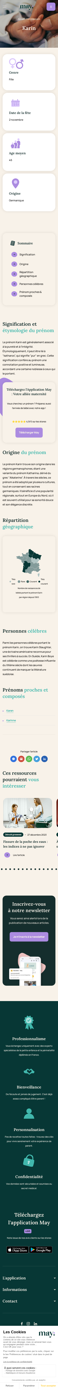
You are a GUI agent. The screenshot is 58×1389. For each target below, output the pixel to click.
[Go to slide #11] (31, 869)
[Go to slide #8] (18, 869)
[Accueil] (27, 7)
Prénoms (30, 19)
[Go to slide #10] (27, 869)
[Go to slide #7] (14, 869)
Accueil (21, 19)
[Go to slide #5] (6, 869)
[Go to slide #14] (43, 869)
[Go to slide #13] (39, 869)
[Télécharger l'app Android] (40, 1249)
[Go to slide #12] (35, 869)
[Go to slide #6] (10, 869)
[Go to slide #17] (56, 869)
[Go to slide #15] (48, 869)
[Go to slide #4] (2, 869)
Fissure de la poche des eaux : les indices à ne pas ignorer (25, 844)
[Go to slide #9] (23, 869)
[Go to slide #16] (52, 869)
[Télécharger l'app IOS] (17, 1249)
